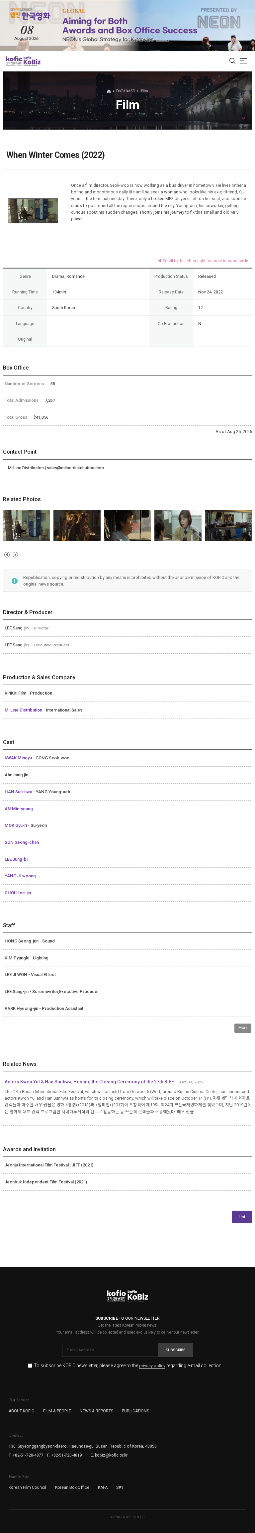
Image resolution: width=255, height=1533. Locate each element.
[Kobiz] (32, 61)
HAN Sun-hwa (19, 791)
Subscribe (175, 1350)
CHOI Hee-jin (18, 892)
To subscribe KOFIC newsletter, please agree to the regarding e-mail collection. (128, 1365)
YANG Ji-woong (20, 875)
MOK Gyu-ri (16, 825)
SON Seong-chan (22, 842)
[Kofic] (14, 61)
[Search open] (232, 61)
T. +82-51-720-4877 (26, 1455)
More (242, 1027)
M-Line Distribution (24, 710)
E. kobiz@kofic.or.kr (109, 1455)
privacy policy (152, 1366)
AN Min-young (19, 808)
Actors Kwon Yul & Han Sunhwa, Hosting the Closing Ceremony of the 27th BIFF (89, 1081)
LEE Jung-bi (16, 859)
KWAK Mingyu (19, 757)
